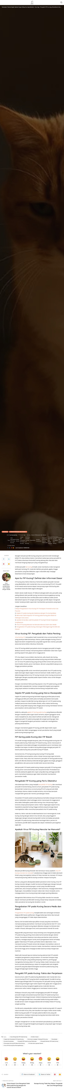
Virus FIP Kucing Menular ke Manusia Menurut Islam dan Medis (36, 625)
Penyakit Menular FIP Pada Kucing (50, 540)
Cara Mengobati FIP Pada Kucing (13, 540)
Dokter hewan (17, 540)
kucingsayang (13, 535)
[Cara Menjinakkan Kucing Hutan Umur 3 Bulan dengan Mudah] (6, 577)
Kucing (5, 531)
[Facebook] (8, 548)
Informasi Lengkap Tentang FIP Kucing (27, 540)
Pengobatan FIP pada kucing (24, 913)
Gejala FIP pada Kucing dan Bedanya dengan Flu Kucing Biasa (36, 613)
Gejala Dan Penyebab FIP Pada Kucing (22, 540)
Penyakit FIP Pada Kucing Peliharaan (45, 540)
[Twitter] (9, 548)
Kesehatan (32, 540)
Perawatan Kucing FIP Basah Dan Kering (55, 540)
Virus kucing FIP (20, 637)
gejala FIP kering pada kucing (36, 712)
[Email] (13, 548)
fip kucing (29, 567)
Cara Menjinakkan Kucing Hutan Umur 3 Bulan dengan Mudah (6, 586)
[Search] (61, 2)
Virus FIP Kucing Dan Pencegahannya (13, 1045)
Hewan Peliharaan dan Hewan (18, 531)
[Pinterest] (11, 548)
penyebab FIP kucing (45, 785)
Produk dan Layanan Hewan (60, 540)
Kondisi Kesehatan (38, 540)
